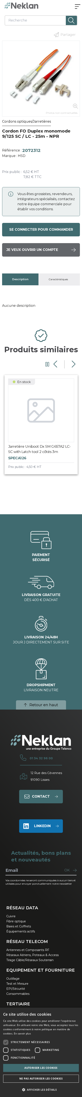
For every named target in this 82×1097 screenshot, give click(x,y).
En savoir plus (22, 1033)
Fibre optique (16, 921)
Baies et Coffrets (18, 926)
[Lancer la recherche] (71, 20)
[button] (41, 1089)
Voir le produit (45, 428)
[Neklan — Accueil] (21, 6)
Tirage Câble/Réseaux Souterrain (30, 960)
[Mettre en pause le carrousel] (47, 364)
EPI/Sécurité (15, 989)
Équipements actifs (20, 931)
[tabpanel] (41, 305)
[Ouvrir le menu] (77, 7)
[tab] (20, 279)
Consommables (17, 994)
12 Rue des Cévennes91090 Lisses (46, 776)
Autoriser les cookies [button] (40, 1068)
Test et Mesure (17, 984)
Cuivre (11, 916)
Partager (68, 35)
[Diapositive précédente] (55, 364)
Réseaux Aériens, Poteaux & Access (32, 955)
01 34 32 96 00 (41, 758)
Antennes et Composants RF (27, 950)
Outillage (13, 978)
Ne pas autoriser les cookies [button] (41, 1078)
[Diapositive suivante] (73, 364)
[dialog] (41, 1052)
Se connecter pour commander (41, 230)
